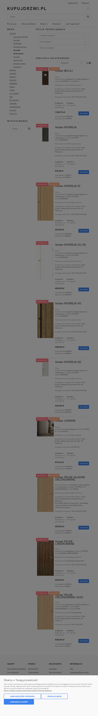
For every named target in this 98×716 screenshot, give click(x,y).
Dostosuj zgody (54, 696)
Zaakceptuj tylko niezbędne (22, 696)
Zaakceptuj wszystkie (19, 702)
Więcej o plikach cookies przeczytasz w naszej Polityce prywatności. (28, 691)
